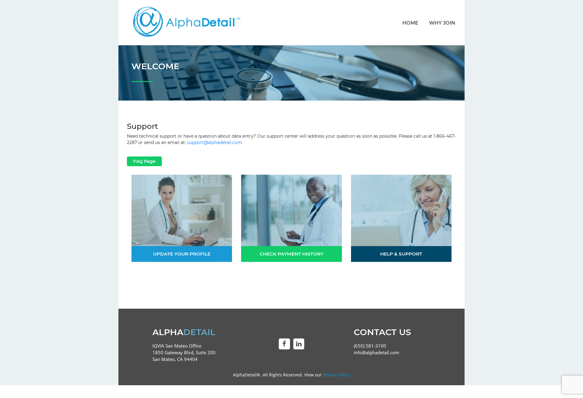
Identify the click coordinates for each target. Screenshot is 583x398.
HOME (410, 23)
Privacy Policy (336, 375)
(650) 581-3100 (370, 346)
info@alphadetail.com (376, 352)
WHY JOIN (442, 23)
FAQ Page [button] (144, 161)
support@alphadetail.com (214, 142)
